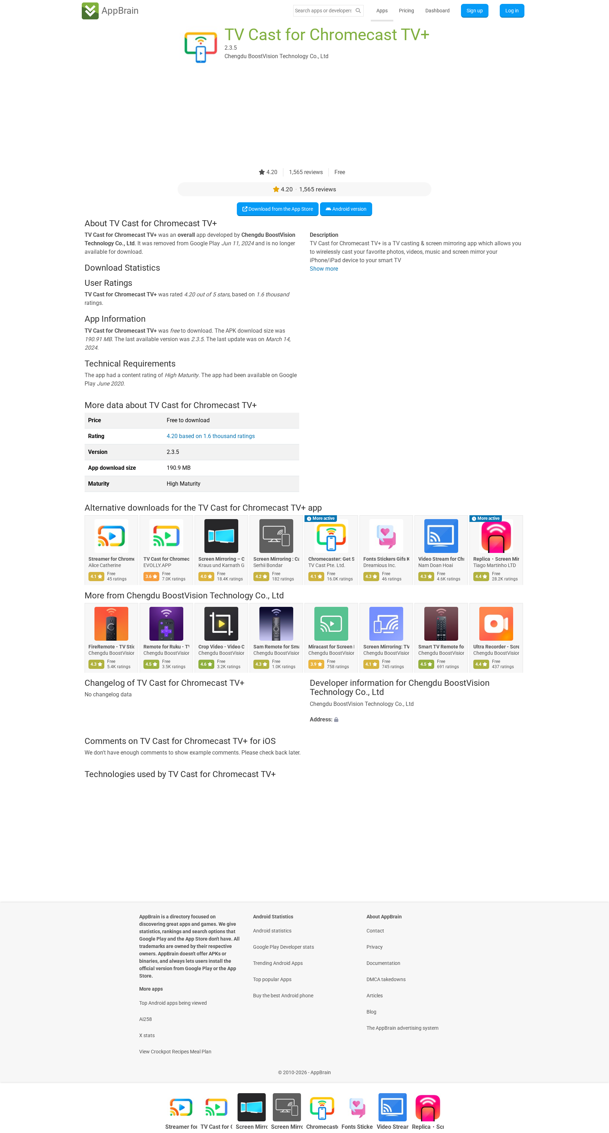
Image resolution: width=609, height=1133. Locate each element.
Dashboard (437, 10)
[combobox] (323, 10)
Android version (349, 209)
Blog (371, 1012)
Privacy (375, 947)
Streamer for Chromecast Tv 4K (111, 559)
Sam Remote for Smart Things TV (276, 646)
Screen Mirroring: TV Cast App (386, 646)
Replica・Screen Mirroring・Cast (496, 559)
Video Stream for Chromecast (441, 559)
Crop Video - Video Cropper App (221, 646)
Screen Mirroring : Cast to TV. (276, 559)
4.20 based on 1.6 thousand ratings (211, 436)
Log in (512, 10)
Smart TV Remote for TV (441, 646)
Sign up (475, 10)
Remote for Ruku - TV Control (166, 646)
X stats (147, 1035)
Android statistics (272, 931)
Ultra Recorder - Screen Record (496, 646)
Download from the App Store (280, 209)
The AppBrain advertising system (402, 1028)
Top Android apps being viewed (173, 1003)
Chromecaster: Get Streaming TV (331, 559)
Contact (375, 931)
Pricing (406, 10)
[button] (417, 719)
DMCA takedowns (386, 979)
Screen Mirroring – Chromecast (221, 559)
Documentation (383, 963)
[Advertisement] (296, 118)
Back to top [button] (591, 1068)
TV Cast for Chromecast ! (166, 559)
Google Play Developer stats (283, 947)
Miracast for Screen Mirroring (331, 646)
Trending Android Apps (278, 963)
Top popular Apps (272, 979)
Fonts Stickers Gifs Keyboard (386, 559)
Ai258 (145, 1019)
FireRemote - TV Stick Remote (111, 646)
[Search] (358, 10)
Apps (382, 10)
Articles (375, 995)
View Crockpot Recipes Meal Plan (175, 1051)
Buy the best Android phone (283, 995)
